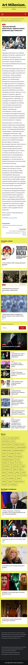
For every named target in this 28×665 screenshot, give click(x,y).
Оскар (9, 475)
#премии (4, 456)
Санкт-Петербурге (10, 478)
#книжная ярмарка (21, 447)
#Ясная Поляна (5, 441)
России (18, 475)
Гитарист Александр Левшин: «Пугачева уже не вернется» (18, 374)
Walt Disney (19, 462)
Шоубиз (4, 344)
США (3, 478)
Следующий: (16, 232)
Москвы (4, 475)
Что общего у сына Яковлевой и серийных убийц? (17, 364)
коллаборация (13, 484)
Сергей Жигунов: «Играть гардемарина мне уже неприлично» (18, 355)
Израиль (21, 469)
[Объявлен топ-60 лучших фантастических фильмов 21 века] (14, 581)
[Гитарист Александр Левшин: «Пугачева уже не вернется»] (5, 374)
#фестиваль (5, 462)
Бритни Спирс (15, 466)
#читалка (12, 462)
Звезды (23, 466)
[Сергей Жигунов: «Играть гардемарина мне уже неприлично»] (5, 355)
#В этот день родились (13, 437)
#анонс (13, 441)
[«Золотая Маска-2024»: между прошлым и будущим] (14, 252)
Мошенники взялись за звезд (11, 346)
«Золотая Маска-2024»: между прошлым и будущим (17, 383)
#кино (22, 444)
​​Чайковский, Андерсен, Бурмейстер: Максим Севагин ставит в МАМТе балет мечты (13, 316)
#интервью (16, 444)
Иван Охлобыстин (6, 469)
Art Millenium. (14, 4)
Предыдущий (12, 225)
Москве (23, 472)
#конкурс (4, 453)
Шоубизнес (4, 484)
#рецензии (10, 456)
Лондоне (17, 472)
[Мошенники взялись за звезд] (14, 341)
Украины (4, 481)
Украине (19, 478)
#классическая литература (8, 447)
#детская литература (7, 444)
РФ (13, 475)
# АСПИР (3, 437)
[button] (2, 14)
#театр (18, 459)
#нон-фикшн (11, 453)
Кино (4, 588)
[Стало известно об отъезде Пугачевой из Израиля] (14, 555)
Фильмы (10, 481)
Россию (24, 475)
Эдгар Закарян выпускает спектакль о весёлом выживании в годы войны (18, 412)
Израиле (15, 469)
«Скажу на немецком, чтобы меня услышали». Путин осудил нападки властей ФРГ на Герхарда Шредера (13, 512)
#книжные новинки (6, 450)
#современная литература (8, 459)
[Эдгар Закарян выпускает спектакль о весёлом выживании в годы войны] (5, 412)
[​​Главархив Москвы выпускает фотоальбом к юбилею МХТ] (14, 278)
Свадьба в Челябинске (7, 324)
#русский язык (18, 456)
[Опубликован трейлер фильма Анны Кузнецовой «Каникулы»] (14, 608)
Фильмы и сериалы (18, 481)
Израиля (4, 472)
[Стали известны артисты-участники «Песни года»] (14, 528)
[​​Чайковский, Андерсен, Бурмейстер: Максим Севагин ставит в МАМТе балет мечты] (14, 303)
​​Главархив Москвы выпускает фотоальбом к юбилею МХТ (18, 392)
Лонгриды (10, 472)
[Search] (25, 14)
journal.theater (12, 217)
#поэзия (19, 453)
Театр (4, 24)
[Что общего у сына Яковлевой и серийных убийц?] (5, 365)
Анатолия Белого (6, 466)
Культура (4, 507)
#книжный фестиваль (18, 450)
